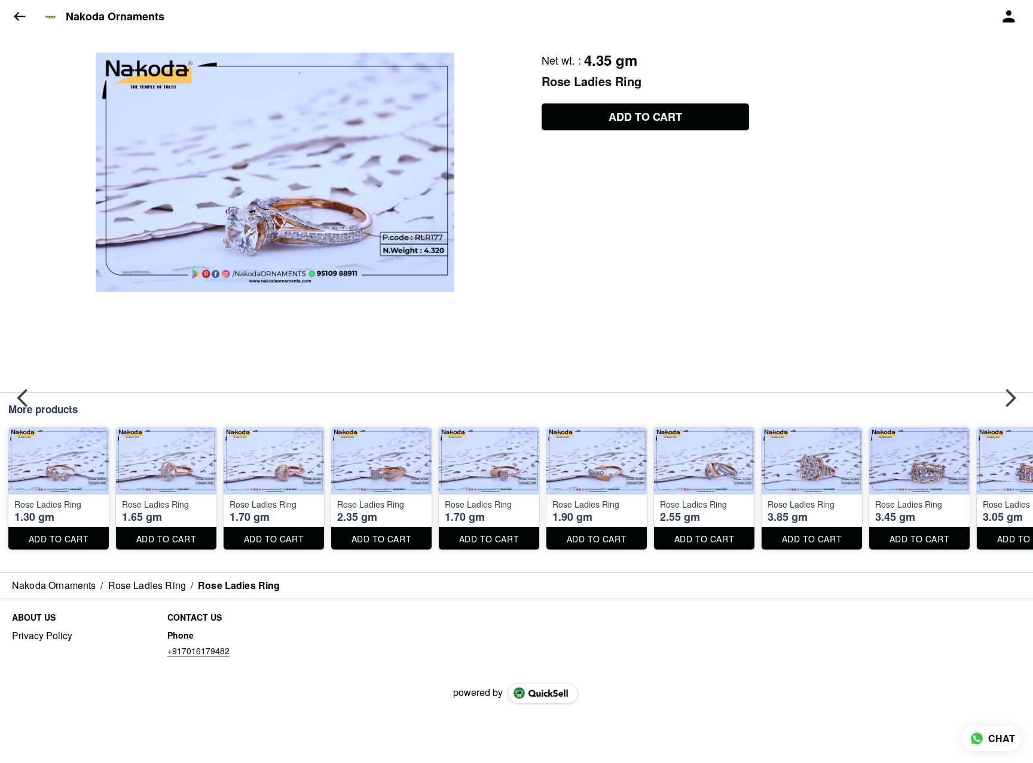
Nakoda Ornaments (115, 17)
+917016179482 (198, 651)
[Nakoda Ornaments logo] (51, 17)
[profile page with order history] (1009, 17)
